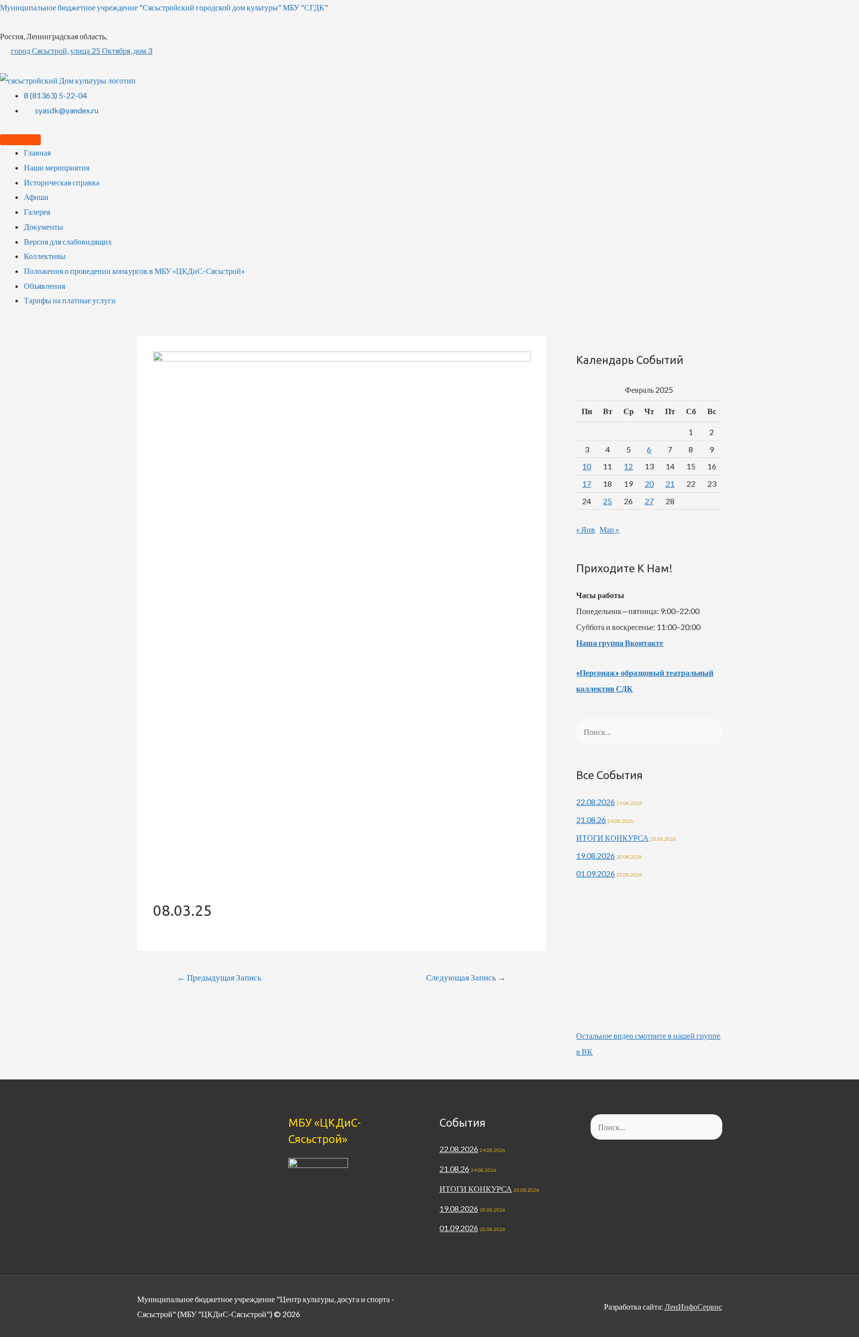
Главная (37, 152)
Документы (43, 226)
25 (607, 501)
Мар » (609, 529)
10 (586, 466)
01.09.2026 (595, 873)
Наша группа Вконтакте (619, 642)
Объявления (44, 285)
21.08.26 (591, 819)
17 (586, 483)
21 (670, 483)
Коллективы (45, 256)
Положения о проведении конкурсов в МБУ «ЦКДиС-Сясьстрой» (134, 270)
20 (649, 483)
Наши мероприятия (56, 167)
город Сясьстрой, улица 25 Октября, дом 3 (81, 50)
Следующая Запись (466, 977)
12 (628, 466)
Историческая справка (61, 182)
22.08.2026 (595, 801)
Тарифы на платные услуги (70, 300)
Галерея (37, 211)
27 (649, 501)
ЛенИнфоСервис (693, 1306)
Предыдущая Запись (219, 977)
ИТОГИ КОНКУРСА (612, 837)
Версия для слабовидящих (68, 241)
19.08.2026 (595, 855)
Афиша (36, 196)
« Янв (585, 529)
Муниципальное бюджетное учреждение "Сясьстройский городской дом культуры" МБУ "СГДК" (164, 7)
